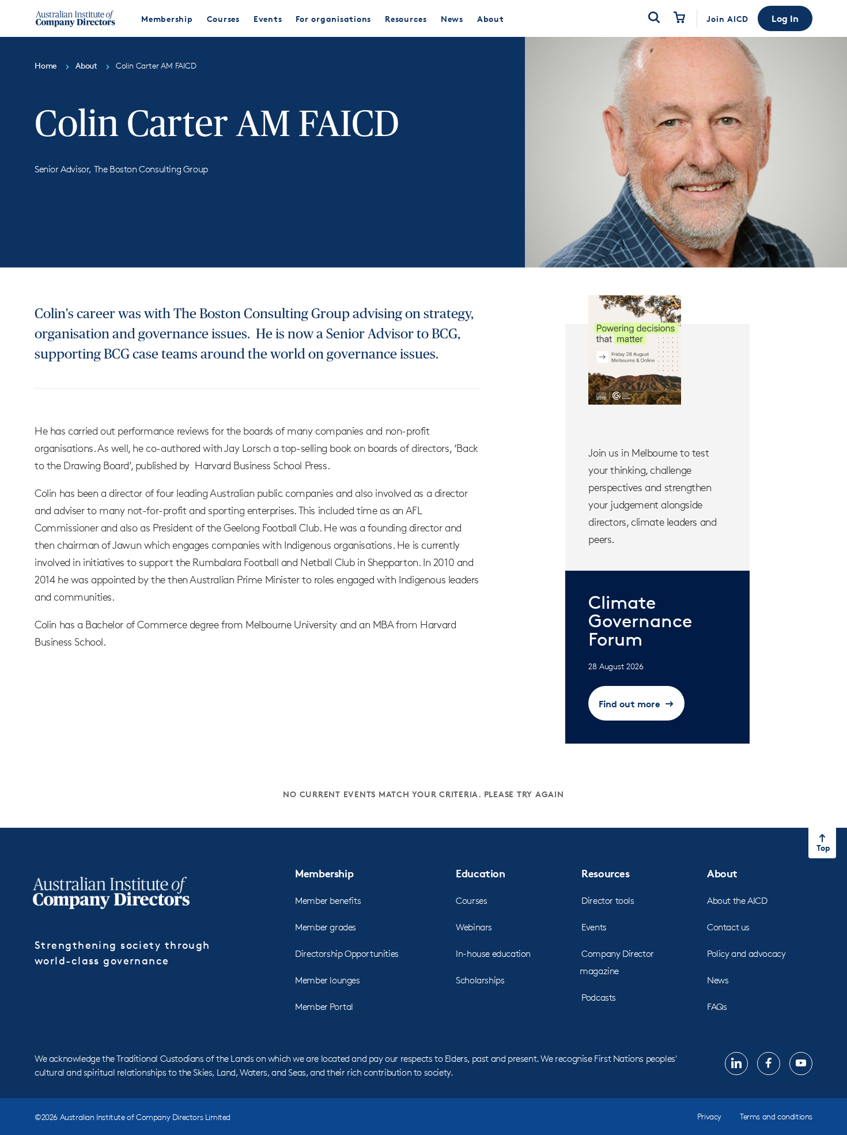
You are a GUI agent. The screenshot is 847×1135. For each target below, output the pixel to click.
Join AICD (727, 19)
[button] (785, 18)
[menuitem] (167, 18)
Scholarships (480, 980)
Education (480, 873)
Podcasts (598, 997)
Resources (605, 873)
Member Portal (324, 1006)
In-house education (493, 953)
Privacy (709, 1116)
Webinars (474, 927)
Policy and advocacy (746, 953)
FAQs (717, 1006)
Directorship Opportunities (347, 953)
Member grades (325, 927)
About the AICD (737, 900)
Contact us (728, 927)
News (717, 980)
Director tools (607, 900)
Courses (471, 900)
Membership (324, 873)
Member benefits (328, 900)
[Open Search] (654, 18)
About (722, 873)
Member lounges (327, 980)
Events (594, 927)
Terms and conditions (776, 1116)
